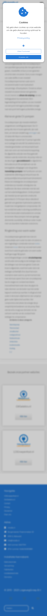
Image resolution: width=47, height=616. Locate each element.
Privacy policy (23, 38)
